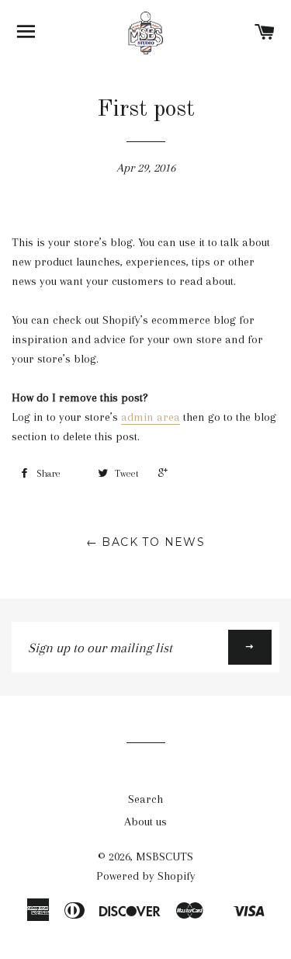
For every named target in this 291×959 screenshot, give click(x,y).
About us (145, 822)
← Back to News (146, 542)
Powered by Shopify (146, 876)
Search (145, 799)
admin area (150, 417)
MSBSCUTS (164, 856)
